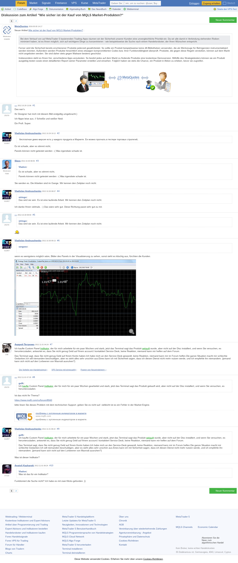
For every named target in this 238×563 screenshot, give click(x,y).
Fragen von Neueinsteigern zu (94, 370)
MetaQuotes (21, 26)
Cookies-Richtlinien (129, 540)
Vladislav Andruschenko (28, 133)
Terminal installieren (72, 548)
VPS (74, 3)
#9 (58, 429)
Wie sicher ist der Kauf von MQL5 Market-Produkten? (55, 30)
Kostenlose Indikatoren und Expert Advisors (27, 520)
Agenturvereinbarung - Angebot (135, 532)
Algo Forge (38, 9)
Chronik (123, 520)
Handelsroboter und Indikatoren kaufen (25, 532)
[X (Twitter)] (188, 540)
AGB (121, 524)
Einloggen (194, 3)
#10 (51, 465)
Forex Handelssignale (16, 536)
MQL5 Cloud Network (73, 536)
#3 (37, 160)
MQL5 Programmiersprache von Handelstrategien (87, 532)
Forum (21, 3)
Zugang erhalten (211, 3)
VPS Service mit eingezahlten (64, 370)
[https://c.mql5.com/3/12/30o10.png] (75, 297)
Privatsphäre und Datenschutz (134, 536)
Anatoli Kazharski (24, 465)
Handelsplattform (78, 516)
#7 (51, 344)
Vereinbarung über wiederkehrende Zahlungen (143, 528)
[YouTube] (193, 540)
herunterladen (76, 544)
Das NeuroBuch (99, 9)
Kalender (117, 9)
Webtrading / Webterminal (18, 516)
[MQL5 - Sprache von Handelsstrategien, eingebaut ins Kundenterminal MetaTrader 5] (8, 3)
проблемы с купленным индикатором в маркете (61, 413)
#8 (33, 377)
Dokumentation (56, 9)
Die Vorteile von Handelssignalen (33, 370)
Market (33, 3)
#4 (58, 191)
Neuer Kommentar (225, 20)
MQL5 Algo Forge (71, 540)
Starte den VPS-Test (227, 9)
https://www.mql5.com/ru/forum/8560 (33, 400)
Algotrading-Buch (77, 9)
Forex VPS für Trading (16, 540)
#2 (58, 133)
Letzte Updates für (79, 520)
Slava (18, 160)
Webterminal (133, 9)
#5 (34, 214)
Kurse (84, 3)
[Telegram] (183, 540)
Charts (8, 552)
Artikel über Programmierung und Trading (26, 524)
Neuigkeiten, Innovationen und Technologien (85, 524)
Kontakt (123, 544)
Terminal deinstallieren (73, 552)
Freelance (61, 3)
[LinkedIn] (198, 540)
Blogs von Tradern (14, 548)
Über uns (123, 516)
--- (16, 105)
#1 (34, 105)
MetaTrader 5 (183, 516)
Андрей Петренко (24, 344)
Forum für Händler (14, 544)
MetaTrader (99, 3)
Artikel (8, 9)
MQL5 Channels (184, 527)
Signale (46, 3)
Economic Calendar (208, 527)
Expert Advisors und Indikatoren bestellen (26, 528)
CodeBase (22, 9)
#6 (58, 240)
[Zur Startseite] (2, 21)
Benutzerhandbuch (79, 528)
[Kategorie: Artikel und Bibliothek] (6, 21)
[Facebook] (178, 540)
